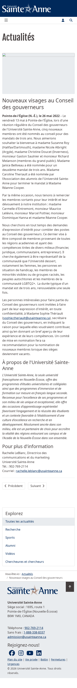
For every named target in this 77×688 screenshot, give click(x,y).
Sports (10, 537)
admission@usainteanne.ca (26, 637)
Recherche (12, 529)
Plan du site (14, 659)
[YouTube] (29, 653)
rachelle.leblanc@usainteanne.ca (39, 471)
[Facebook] (11, 653)
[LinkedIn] (38, 653)
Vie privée (31, 659)
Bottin (44, 659)
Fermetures (58, 659)
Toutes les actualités (19, 521)
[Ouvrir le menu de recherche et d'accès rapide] (71, 20)
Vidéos (10, 554)
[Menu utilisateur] (63, 20)
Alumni (10, 546)
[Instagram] (20, 653)
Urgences (13, 664)
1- (34, 632)
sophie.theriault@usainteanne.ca (26, 318)
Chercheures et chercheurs (24, 562)
